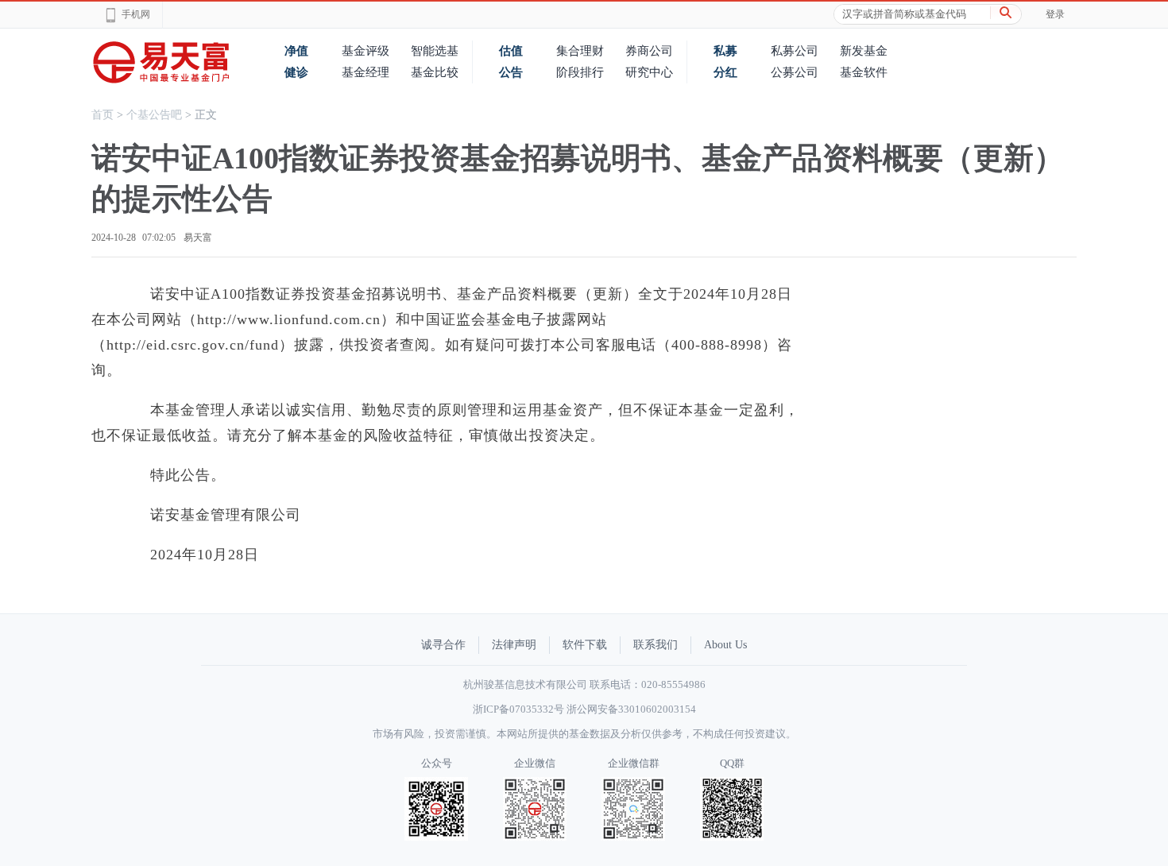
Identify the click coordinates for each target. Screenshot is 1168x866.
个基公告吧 (154, 115)
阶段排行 (580, 72)
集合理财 (580, 50)
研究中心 (649, 72)
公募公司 (794, 72)
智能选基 (434, 50)
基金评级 (365, 50)
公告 (511, 72)
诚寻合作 (443, 645)
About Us (725, 645)
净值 (296, 50)
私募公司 (794, 50)
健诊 (296, 72)
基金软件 (864, 72)
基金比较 (434, 72)
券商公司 (649, 50)
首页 (102, 115)
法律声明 (514, 645)
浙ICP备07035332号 (518, 709)
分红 (725, 72)
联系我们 (655, 645)
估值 (511, 50)
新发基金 (864, 50)
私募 (725, 50)
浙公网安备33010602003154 (631, 709)
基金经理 (365, 72)
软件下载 (585, 645)
